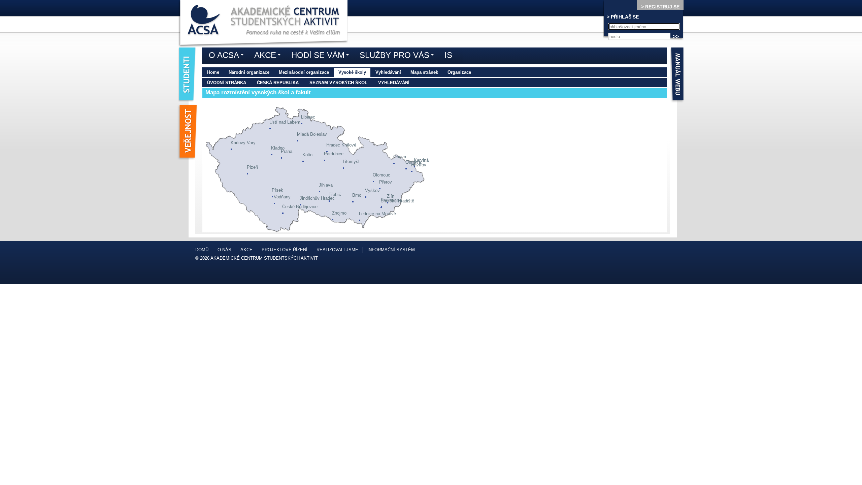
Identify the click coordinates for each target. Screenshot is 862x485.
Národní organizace (249, 72)
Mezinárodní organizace (304, 72)
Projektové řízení (284, 249)
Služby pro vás (398, 56)
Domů (201, 249)
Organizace (459, 72)
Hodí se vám (321, 56)
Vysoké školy (352, 72)
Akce (269, 56)
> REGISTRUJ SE (660, 6)
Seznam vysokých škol (338, 82)
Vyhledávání (388, 72)
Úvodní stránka (226, 82)
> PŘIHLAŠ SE (623, 17)
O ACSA (228, 56)
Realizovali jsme (337, 249)
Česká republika (278, 82)
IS (448, 55)
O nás (224, 249)
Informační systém (391, 249)
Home (213, 72)
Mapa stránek (424, 72)
